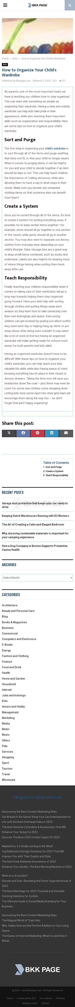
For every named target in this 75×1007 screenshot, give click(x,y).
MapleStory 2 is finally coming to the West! (27, 846)
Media (6, 723)
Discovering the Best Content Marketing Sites (29, 811)
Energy (6, 650)
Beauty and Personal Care (18, 610)
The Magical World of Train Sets (21, 920)
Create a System (54, 471)
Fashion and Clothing (15, 656)
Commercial (10, 633)
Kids (5, 64)
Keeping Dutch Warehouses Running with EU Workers (35, 515)
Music (6, 734)
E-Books (7, 644)
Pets (5, 746)
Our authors (46, 998)
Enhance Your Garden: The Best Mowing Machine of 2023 (37, 866)
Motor (6, 729)
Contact (45, 1003)
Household (9, 684)
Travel (6, 774)
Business (8, 627)
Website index (30, 1003)
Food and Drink (11, 667)
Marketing (8, 717)
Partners (60, 998)
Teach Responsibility (57, 475)
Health (6, 672)
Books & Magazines (14, 622)
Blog (5, 616)
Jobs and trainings (14, 695)
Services (7, 751)
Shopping (8, 757)
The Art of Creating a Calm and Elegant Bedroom (33, 524)
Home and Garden (13, 678)
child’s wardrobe (55, 148)
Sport (5, 762)
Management (10, 712)
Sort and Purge (54, 467)
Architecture (10, 605)
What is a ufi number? (15, 875)
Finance (7, 661)
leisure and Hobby (13, 706)
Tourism (7, 768)
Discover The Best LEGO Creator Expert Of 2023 (31, 837)
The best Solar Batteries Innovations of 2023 (29, 861)
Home (10, 998)
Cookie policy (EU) (26, 998)
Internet (7, 689)
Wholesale (8, 779)
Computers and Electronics (19, 639)
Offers (6, 740)
